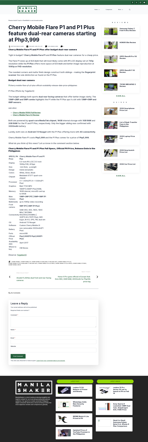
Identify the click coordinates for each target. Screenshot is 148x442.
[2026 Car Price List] (110, 167)
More (119, 9)
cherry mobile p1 (26, 261)
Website (13, 346)
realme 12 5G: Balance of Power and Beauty (80, 389)
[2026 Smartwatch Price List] (110, 153)
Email (13, 338)
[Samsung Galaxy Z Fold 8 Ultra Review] (110, 31)
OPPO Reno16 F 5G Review (127, 71)
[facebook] (132, 2)
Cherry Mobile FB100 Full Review (27, 113)
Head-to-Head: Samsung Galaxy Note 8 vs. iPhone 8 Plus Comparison (121, 423)
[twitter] (136, 2)
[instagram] (140, 2)
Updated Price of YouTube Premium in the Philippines (81, 432)
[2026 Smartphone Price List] (110, 111)
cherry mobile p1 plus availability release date (22, 263)
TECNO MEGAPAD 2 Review (128, 85)
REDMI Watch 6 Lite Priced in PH (81, 417)
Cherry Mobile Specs (14, 264)
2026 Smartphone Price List (127, 109)
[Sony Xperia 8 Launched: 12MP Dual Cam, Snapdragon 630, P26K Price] (104, 408)
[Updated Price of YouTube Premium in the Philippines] (64, 433)
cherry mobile (15, 261)
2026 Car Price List (127, 164)
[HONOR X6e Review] (110, 45)
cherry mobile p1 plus (64, 261)
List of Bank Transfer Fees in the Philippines (128, 124)
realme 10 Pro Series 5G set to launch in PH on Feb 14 (121, 390)
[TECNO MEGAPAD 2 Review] (110, 87)
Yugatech (21, 255)
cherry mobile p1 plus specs (63, 263)
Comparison (109, 9)
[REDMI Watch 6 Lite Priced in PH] (64, 419)
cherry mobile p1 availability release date (44, 261)
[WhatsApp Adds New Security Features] (64, 405)
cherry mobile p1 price (79, 263)
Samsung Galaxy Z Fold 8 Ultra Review (128, 29)
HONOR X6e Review (128, 42)
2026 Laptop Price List (127, 137)
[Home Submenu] (99, 9)
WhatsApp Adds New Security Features (80, 404)
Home (96, 9)
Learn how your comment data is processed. (50, 360)
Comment (14, 315)
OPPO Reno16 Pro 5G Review (128, 57)
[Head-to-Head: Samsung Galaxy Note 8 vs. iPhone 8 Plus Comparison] (104, 424)
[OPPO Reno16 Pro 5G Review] (110, 59)
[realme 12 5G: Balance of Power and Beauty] (64, 391)
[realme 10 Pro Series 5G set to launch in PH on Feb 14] (104, 391)
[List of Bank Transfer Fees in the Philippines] (110, 125)
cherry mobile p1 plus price (46, 263)
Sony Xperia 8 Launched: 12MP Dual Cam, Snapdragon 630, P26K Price (121, 407)
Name (13, 329)
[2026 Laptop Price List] (110, 139)
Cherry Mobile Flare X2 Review (26, 115)
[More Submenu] (123, 9)
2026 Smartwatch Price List (127, 151)
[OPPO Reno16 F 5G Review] (110, 73)
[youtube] (144, 2)
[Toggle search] (130, 9)
